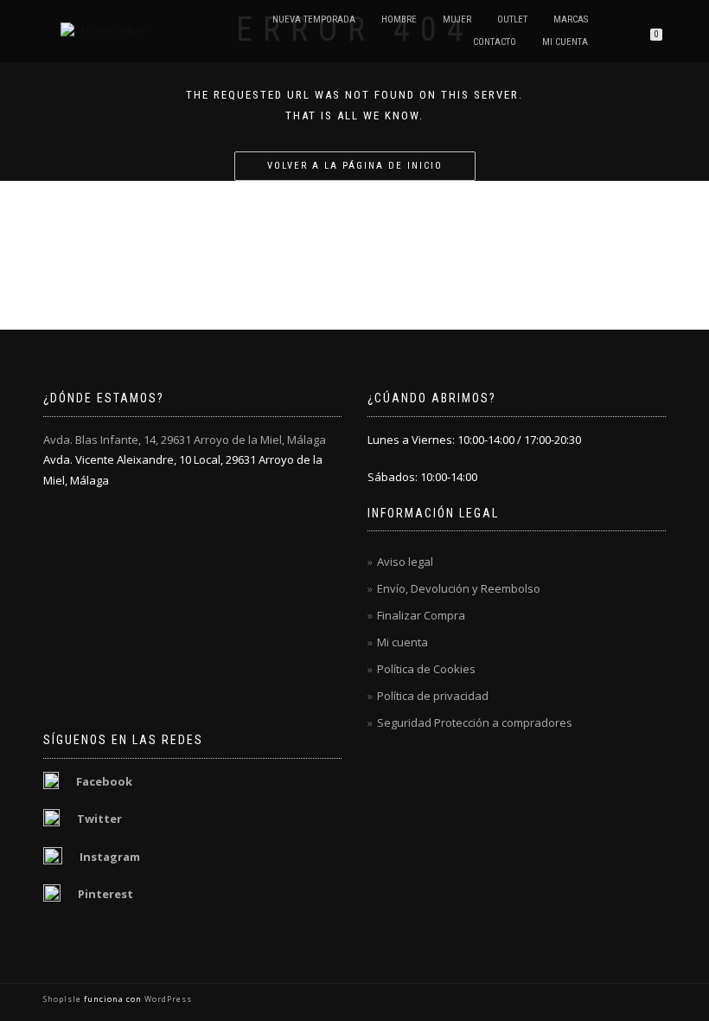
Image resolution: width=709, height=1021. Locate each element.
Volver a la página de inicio (355, 165)
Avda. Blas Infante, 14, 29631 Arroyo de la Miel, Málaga (184, 439)
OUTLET (512, 19)
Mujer (457, 19)
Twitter (99, 818)
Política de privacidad (433, 695)
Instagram (110, 856)
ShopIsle (63, 999)
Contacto (494, 42)
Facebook (104, 781)
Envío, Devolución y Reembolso (458, 588)
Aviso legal (405, 561)
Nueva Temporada (313, 19)
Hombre (399, 19)
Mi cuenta (565, 42)
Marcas (570, 19)
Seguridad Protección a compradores (474, 722)
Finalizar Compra (421, 615)
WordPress (167, 999)
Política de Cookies (426, 669)
